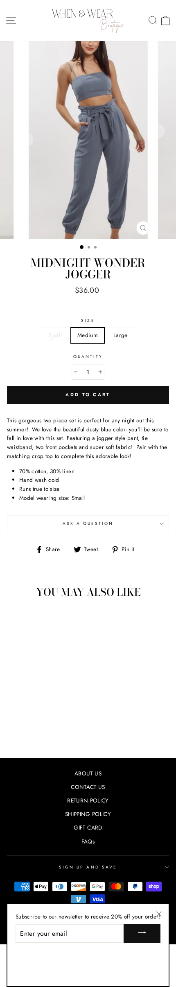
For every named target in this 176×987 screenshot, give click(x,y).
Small (55, 335)
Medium (87, 335)
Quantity (88, 356)
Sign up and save (88, 867)
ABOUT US (88, 773)
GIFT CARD (88, 827)
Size (88, 320)
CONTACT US (88, 787)
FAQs (88, 841)
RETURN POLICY (87, 800)
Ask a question (88, 523)
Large (120, 335)
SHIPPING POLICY (88, 814)
